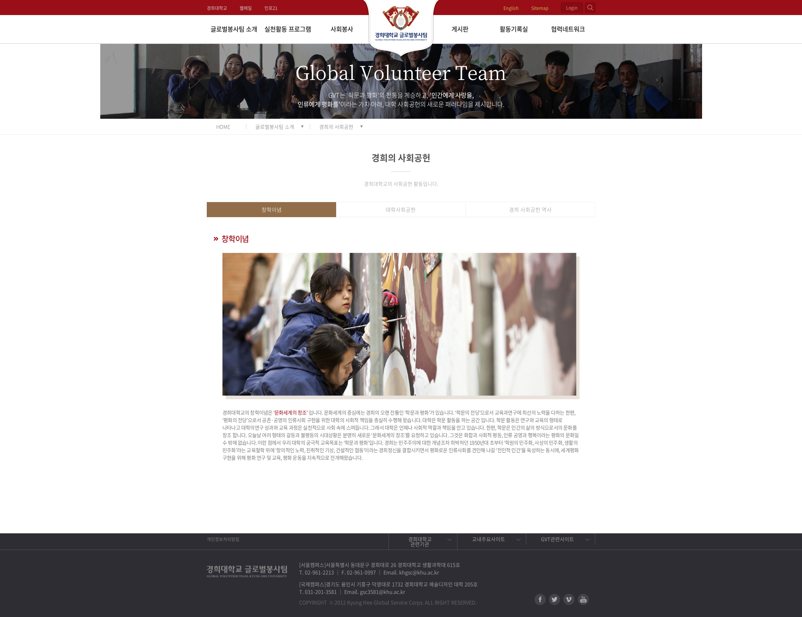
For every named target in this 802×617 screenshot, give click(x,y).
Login (572, 7)
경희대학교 (217, 8)
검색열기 (590, 8)
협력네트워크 (568, 29)
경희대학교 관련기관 (420, 541)
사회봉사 (342, 29)
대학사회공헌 (401, 209)
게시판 (459, 29)
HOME (223, 126)
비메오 (569, 599)
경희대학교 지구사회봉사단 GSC (401, 29)
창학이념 (272, 209)
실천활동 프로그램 (287, 29)
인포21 (271, 8)
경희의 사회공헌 (336, 126)
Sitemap (540, 8)
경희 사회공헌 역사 (530, 209)
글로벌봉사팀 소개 (234, 29)
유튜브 (583, 599)
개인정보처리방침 (223, 539)
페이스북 (540, 599)
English (511, 8)
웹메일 (246, 8)
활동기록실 (514, 29)
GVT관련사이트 (557, 539)
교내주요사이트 (488, 539)
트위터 (554, 599)
